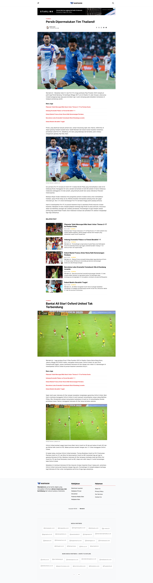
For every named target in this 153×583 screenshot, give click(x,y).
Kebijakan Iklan (75, 499)
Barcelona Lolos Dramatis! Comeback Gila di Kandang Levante (65, 118)
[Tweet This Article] (99, 27)
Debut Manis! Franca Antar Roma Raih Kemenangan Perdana (65, 114)
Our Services (99, 494)
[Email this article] (104, 27)
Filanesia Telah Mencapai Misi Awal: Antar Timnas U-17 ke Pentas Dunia (68, 107)
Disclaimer (74, 494)
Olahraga (48, 18)
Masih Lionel (52, 26)
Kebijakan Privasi (76, 491)
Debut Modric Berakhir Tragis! (55, 121)
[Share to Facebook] (97, 27)
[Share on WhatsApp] (101, 27)
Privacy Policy (99, 491)
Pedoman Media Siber (77, 496)
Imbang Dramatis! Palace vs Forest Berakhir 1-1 (60, 110)
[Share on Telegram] (106, 27)
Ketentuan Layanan (77, 488)
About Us (97, 488)
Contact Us (98, 497)
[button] (113, 3)
